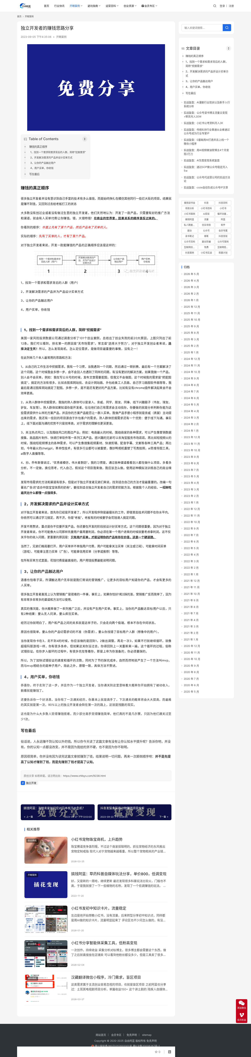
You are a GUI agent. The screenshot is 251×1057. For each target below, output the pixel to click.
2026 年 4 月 (191, 280)
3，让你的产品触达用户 (43, 162)
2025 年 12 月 (192, 306)
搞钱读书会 (189, 202)
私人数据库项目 (191, 225)
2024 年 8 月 (191, 385)
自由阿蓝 (129, 1040)
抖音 (206, 202)
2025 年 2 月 (191, 345)
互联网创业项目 (191, 247)
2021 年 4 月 (191, 619)
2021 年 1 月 (191, 639)
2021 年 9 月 (191, 600)
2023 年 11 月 (192, 443)
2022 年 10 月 (192, 522)
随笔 (206, 236)
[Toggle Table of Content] (84, 139)
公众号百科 (189, 241)
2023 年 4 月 (191, 482)
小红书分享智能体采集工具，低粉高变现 (104, 943)
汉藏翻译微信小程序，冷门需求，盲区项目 (106, 977)
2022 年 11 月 (192, 515)
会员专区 (149, 5)
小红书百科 (206, 208)
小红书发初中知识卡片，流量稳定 (98, 908)
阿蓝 (223, 219)
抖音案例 (189, 252)
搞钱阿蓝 (189, 219)
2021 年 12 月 (192, 580)
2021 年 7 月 (191, 613)
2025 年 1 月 (191, 352)
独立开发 (31, 782)
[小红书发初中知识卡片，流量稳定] (45, 919)
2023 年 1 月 (191, 502)
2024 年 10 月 (192, 371)
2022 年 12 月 (192, 508)
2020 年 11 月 (192, 652)
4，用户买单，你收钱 (41, 167)
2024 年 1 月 (191, 430)
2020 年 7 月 (191, 678)
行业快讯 (59, 5)
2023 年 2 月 (191, 495)
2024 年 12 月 (192, 358)
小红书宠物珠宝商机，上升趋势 (97, 839)
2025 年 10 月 (192, 319)
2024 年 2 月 (191, 424)
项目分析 (189, 208)
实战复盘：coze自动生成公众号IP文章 (206, 187)
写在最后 (34, 174)
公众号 (206, 230)
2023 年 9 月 (191, 456)
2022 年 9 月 (191, 528)
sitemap (147, 1034)
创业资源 (129, 5)
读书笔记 (189, 236)
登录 (222, 5)
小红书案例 (189, 214)
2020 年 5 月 (191, 691)
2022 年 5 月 (191, 548)
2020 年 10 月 (192, 659)
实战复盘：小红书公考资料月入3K (203, 122)
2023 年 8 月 (191, 463)
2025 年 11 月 (192, 313)
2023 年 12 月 (192, 437)
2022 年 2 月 (191, 567)
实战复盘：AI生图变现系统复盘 (202, 160)
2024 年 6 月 (191, 398)
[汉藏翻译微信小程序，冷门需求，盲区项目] (45, 988)
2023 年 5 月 (191, 476)
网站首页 (101, 1034)
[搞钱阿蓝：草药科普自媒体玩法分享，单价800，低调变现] (45, 884)
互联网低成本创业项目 (224, 247)
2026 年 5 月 (191, 273)
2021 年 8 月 (191, 606)
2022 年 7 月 (191, 535)
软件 (223, 225)
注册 (231, 5)
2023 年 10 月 (192, 450)
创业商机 (32, 840)
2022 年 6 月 (191, 541)
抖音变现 (223, 236)
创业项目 (206, 225)
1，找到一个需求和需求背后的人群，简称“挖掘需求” (58, 152)
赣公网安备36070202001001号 (113, 1045)
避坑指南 (93, 5)
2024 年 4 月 (191, 411)
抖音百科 (223, 202)
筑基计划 (223, 252)
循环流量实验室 (224, 214)
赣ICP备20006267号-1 (146, 1045)
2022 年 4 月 (191, 554)
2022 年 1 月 (191, 574)
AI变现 (206, 214)
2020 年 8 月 (191, 672)
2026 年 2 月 (191, 293)
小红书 (223, 208)
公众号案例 (223, 241)
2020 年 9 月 (191, 665)
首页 (46, 5)
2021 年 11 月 (192, 587)
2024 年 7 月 (191, 391)
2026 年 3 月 (191, 287)
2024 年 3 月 (191, 417)
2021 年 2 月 (191, 632)
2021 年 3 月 (191, 626)
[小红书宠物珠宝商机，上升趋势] (45, 850)
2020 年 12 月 (192, 645)
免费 (206, 247)
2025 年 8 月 (191, 332)
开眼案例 (75, 5)
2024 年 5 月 (191, 404)
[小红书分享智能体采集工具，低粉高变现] (45, 953)
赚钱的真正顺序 (38, 146)
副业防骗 (206, 241)
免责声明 (132, 1034)
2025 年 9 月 (191, 326)
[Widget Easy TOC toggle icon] (228, 48)
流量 (206, 219)
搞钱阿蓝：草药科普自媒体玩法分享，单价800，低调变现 (118, 874)
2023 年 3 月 (191, 489)
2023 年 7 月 (191, 469)
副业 (189, 230)
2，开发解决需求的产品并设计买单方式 (51, 157)
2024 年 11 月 (192, 365)
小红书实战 (206, 252)
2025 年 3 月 (191, 339)
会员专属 (223, 230)
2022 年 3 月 (191, 561)
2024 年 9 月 (191, 378)
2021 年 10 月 (192, 593)
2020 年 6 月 (191, 685)
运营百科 (111, 5)
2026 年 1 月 (191, 300)
